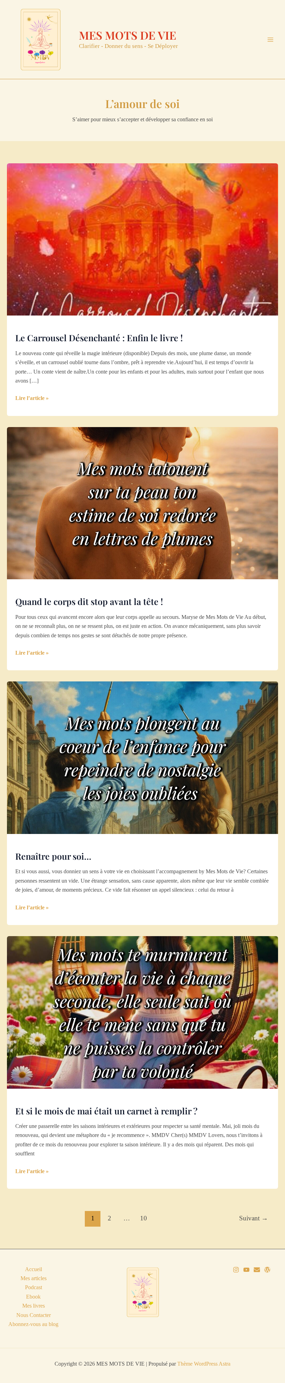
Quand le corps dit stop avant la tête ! (89, 601)
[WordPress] (267, 1270)
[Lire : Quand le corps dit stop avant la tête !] (142, 503)
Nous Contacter (33, 1315)
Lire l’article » (32, 399)
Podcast (33, 1287)
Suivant (253, 1218)
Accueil (33, 1269)
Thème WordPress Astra (203, 1364)
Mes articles (34, 1278)
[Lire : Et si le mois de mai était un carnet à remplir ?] (142, 1012)
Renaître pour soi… (53, 856)
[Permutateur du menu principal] (270, 39)
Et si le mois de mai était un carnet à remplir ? (106, 1110)
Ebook (33, 1297)
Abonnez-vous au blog (33, 1324)
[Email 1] (257, 1270)
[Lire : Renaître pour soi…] (142, 757)
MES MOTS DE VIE (127, 34)
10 (143, 1218)
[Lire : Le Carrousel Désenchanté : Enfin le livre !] (142, 239)
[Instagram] (236, 1270)
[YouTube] (246, 1270)
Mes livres (33, 1306)
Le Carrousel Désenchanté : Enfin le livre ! (99, 337)
